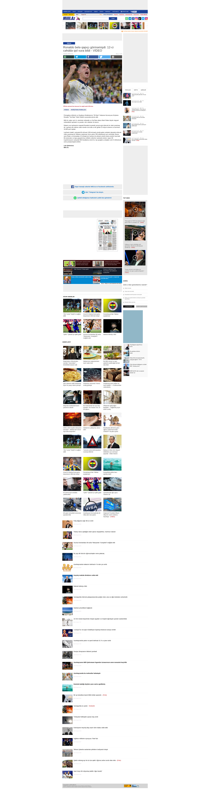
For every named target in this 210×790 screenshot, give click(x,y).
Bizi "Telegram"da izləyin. (94, 192)
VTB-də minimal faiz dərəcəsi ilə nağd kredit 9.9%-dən (78, 106)
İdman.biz (136, 14)
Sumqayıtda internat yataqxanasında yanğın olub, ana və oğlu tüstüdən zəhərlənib (100, 597)
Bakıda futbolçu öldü (80, 586)
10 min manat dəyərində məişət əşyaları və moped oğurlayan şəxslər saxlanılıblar (100, 619)
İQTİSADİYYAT (88, 11)
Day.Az (116, 14)
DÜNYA (101, 11)
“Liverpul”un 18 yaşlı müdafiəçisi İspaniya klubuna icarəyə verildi (95, 630)
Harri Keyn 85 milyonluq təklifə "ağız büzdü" (88, 771)
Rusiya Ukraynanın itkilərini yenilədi (85, 651)
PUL (101, 14)
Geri (63, 26)
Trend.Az (121, 14)
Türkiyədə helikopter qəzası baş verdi (86, 717)
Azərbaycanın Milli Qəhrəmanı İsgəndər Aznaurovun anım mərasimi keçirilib (100, 662)
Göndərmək (128, 306)
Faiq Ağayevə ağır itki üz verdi (83, 521)
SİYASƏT (80, 11)
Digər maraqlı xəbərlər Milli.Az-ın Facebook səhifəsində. (94, 186)
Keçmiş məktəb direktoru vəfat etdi (86, 575)
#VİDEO (66, 109)
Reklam (71, 14)
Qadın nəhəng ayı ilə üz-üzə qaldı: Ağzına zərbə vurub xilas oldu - (97, 760)
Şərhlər (143, 90)
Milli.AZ (69, 18)
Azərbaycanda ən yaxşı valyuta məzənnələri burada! (135, 31)
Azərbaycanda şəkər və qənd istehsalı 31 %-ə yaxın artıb (92, 640)
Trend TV (83, 14)
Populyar (128, 90)
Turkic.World (143, 14)
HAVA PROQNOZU (108, 14)
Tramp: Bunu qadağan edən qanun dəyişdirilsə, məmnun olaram (95, 532)
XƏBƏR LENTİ (67, 11)
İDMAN (96, 11)
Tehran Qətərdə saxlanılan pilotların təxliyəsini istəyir (91, 749)
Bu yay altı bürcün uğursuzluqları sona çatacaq (89, 553)
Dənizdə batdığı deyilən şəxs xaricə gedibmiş (89, 684)
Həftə (136, 90)
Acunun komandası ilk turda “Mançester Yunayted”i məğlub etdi (94, 542)
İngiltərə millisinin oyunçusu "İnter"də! (86, 738)
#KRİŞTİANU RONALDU (78, 109)
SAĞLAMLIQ (115, 11)
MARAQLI (107, 11)
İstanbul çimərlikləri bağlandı (83, 608)
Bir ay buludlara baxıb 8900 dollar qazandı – (90, 695)
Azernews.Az (129, 14)
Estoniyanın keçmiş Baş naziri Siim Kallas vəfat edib (91, 727)
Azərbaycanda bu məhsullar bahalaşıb (87, 673)
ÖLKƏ (74, 11)
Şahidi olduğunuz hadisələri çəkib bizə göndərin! (94, 198)
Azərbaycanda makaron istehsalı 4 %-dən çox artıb (90, 564)
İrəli (147, 26)
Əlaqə (65, 14)
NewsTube (125, 11)
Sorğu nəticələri (141, 306)
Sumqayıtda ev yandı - (84, 706)
